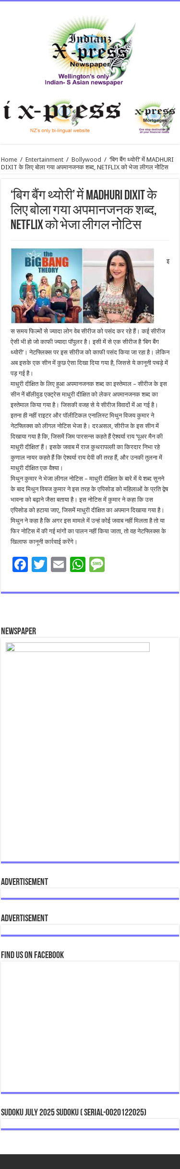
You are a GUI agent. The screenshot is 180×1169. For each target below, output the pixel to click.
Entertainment (44, 159)
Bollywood (86, 159)
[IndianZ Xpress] (90, 48)
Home (9, 159)
